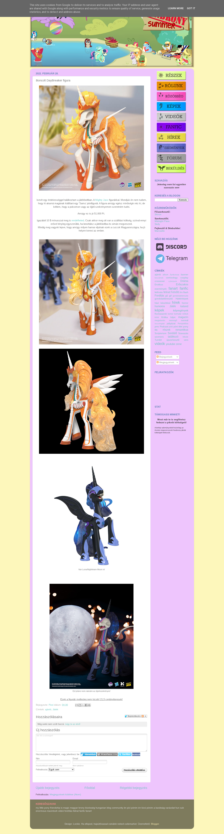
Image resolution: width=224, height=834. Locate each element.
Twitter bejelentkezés (125, 754)
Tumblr (158, 340)
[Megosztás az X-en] (83, 705)
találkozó (173, 336)
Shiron (158, 214)
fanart (173, 288)
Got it (191, 8)
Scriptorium (160, 333)
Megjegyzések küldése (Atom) (65, 794)
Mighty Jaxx (101, 200)
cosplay (184, 277)
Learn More (176, 8)
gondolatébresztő (164, 298)
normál (184, 320)
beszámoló (159, 278)
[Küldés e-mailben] (76, 705)
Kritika (164, 317)
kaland (184, 306)
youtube (170, 343)
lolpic (173, 317)
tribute (185, 337)
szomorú (159, 337)
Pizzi (51, 705)
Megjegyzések (166, 362)
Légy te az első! (72, 724)
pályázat (171, 323)
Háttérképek (182, 298)
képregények (180, 310)
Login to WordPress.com (107, 754)
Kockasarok (161, 314)
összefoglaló (160, 324)
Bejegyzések (165, 357)
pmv (157, 326)
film (181, 292)
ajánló (48, 709)
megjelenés (160, 320)
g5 (166, 296)
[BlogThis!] (79, 705)
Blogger (155, 824)
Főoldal (89, 788)
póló (171, 327)
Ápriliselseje (174, 275)
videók (160, 344)
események (161, 289)
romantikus (181, 329)
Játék (55, 709)
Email (75, 758)
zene (179, 343)
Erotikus (159, 284)
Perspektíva (183, 323)
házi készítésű (162, 303)
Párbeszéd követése (144, 716)
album (165, 275)
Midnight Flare (162, 221)
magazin (183, 317)
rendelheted (77, 220)
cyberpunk (172, 281)
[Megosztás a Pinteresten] (89, 705)
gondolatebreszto (180, 296)
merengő (173, 320)
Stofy (157, 224)
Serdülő (172, 333)
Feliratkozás (42, 769)
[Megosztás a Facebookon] (86, 705)
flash (185, 292)
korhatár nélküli (181, 314)
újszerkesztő (172, 340)
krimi (157, 317)
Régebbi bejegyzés (133, 788)
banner (184, 274)
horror (185, 303)
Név (38, 758)
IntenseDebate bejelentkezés (88, 754)
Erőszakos (182, 284)
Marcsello (160, 231)
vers (186, 340)
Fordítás (159, 295)
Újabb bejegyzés (48, 788)
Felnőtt (175, 292)
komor (170, 314)
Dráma (184, 280)
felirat (166, 292)
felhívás (159, 292)
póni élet (178, 326)
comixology (172, 277)
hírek (176, 302)
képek (159, 310)
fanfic (184, 288)
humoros (160, 306)
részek (166, 329)
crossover (160, 281)
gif (170, 296)
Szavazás (183, 333)
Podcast (164, 326)
